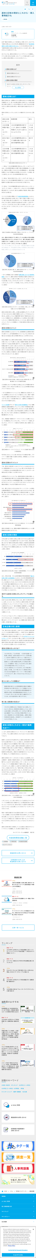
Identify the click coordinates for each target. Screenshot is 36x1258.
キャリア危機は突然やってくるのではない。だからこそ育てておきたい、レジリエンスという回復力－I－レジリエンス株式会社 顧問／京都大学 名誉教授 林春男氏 (10, 1051)
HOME (5, 1191)
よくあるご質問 (6, 1201)
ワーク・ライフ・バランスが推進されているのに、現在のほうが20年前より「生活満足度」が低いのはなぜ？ (23, 912)
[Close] (33, 1229)
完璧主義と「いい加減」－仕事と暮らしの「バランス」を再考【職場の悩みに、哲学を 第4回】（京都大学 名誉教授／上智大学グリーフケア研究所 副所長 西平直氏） (10, 1035)
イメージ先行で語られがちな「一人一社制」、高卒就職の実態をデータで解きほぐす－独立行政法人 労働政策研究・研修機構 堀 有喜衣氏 (10, 1066)
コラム (8, 968)
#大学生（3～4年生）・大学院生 (10, 1088)
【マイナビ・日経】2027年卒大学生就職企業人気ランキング (20, 961)
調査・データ (10, 947)
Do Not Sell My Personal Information (18, 1250)
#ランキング (14, 1085)
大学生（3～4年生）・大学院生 (20, 903)
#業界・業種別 (17, 1092)
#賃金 (22, 1088)
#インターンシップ (7, 1092)
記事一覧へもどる (18, 928)
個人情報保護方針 (7, 1206)
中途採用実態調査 (22, 196)
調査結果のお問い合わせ (18, 853)
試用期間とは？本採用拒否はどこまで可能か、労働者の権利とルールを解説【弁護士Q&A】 (10, 1010)
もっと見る (18, 87)
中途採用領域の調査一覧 (18, 837)
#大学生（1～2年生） (25, 1085)
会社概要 (4, 1222)
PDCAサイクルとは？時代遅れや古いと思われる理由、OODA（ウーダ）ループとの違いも (20, 971)
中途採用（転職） (23, 841)
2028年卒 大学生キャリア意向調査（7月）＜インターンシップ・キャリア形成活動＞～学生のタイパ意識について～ (20, 951)
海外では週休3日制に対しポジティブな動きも (18, 85)
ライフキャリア (16, 917)
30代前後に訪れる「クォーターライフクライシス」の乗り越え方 (20, 990)
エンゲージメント (7, 844)
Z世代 (14, 889)
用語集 (4, 1196)
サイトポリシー (6, 1216)
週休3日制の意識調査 (21, 405)
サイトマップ (5, 1211)
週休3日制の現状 (12, 80)
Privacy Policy (11, 1245)
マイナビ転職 (5, 405)
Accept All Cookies (18, 1255)
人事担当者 (13, 841)
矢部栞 (13, 35)
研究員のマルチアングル (21, 1191)
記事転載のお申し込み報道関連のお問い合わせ (18, 861)
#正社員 (24, 1092)
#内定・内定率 (6, 1085)
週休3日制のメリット (13, 73)
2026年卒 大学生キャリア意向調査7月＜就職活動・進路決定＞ (20, 980)
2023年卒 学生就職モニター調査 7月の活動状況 (23, 899)
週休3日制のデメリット (14, 76)
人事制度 (5, 19)
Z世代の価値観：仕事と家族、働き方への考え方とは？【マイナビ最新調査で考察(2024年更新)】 (23, 884)
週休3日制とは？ (11, 69)
